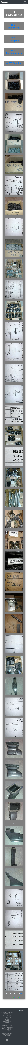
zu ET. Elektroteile (14, 26)
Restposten (5, 2)
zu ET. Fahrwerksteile (14, 52)
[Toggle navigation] (25, 2)
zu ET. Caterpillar (14, 39)
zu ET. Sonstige (14, 63)
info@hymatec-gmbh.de (7, 1022)
